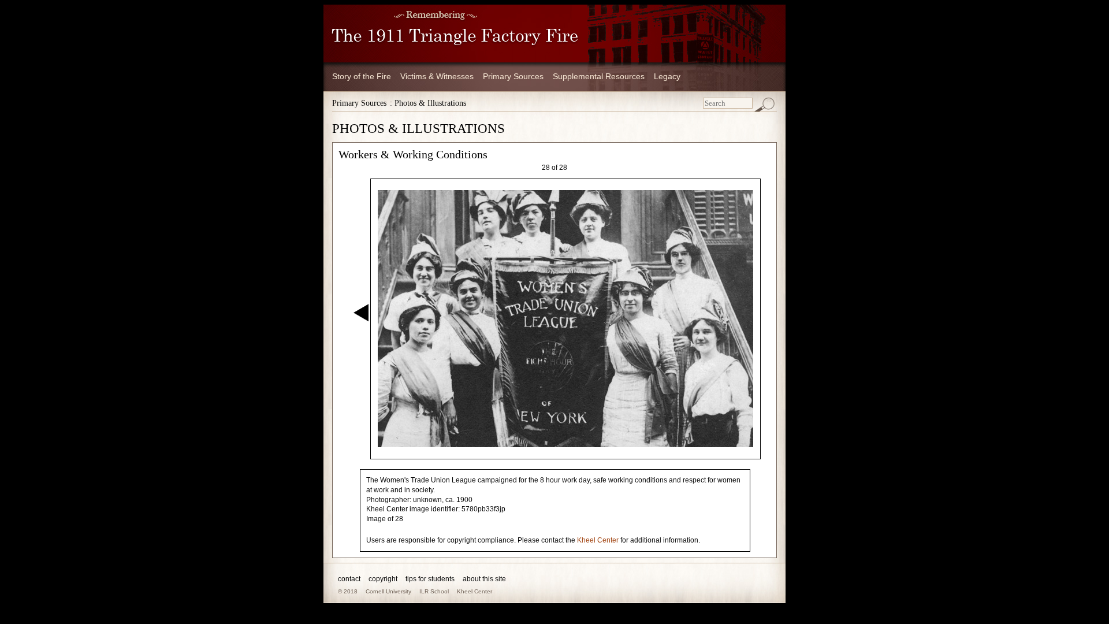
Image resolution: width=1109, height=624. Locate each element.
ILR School (434, 591)
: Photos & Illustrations (428, 103)
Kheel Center (598, 540)
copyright (383, 579)
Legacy (667, 76)
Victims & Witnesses (437, 76)
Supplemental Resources (599, 76)
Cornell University (388, 591)
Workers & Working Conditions (412, 154)
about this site (484, 579)
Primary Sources (513, 76)
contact (349, 579)
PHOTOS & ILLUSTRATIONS (418, 128)
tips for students (430, 579)
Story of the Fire (361, 76)
